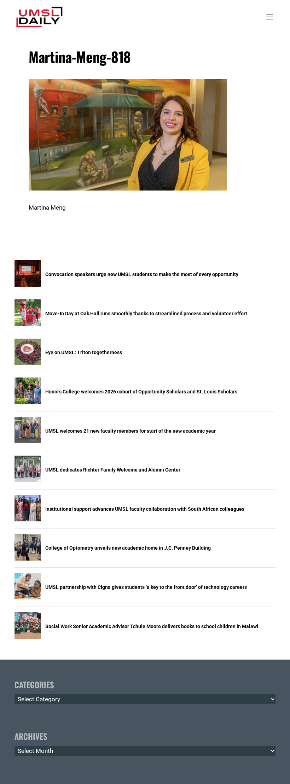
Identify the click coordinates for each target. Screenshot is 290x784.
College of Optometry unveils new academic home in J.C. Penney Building (128, 548)
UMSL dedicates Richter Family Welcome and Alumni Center (112, 470)
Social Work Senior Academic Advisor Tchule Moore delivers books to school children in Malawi (151, 626)
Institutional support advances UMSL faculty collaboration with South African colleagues (144, 509)
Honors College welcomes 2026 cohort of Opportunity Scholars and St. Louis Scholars (141, 391)
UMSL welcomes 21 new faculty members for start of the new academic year (130, 431)
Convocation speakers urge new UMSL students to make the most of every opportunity (141, 274)
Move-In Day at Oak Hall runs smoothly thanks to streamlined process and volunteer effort (146, 313)
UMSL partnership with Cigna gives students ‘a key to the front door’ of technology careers (146, 587)
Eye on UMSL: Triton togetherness (83, 352)
